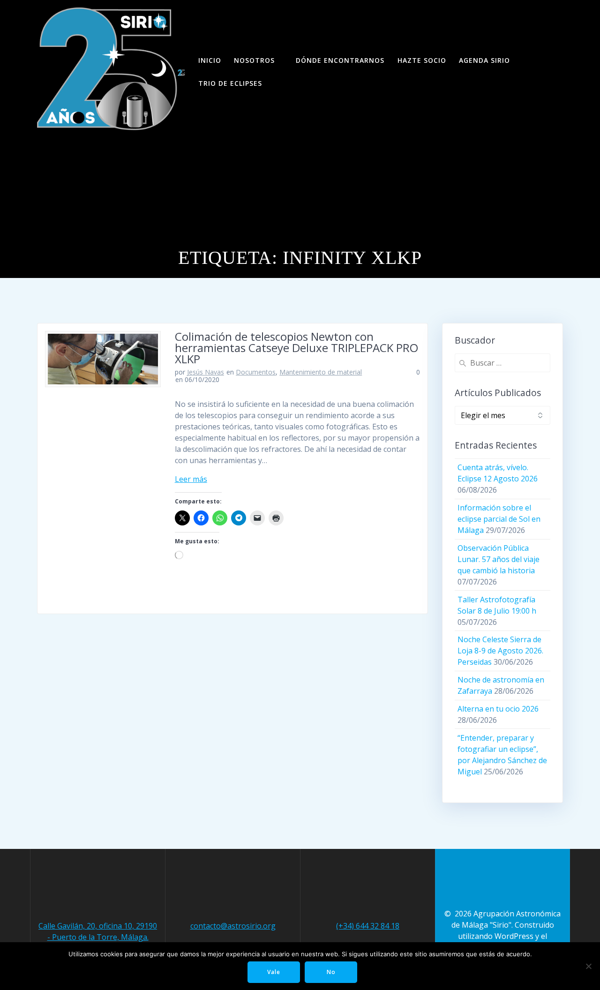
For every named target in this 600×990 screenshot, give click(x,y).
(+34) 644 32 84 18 (367, 926)
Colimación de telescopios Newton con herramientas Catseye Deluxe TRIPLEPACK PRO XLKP (296, 348)
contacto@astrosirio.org (233, 926)
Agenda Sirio (484, 60)
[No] (588, 966)
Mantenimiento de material (320, 372)
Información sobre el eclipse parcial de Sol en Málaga (499, 518)
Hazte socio (422, 60)
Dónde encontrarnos (340, 60)
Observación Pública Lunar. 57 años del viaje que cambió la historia (499, 559)
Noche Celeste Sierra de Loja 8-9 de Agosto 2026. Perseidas (500, 650)
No (331, 972)
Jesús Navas (205, 372)
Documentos (256, 372)
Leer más (191, 479)
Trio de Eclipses (230, 83)
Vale (273, 972)
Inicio (209, 60)
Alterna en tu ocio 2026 (498, 709)
